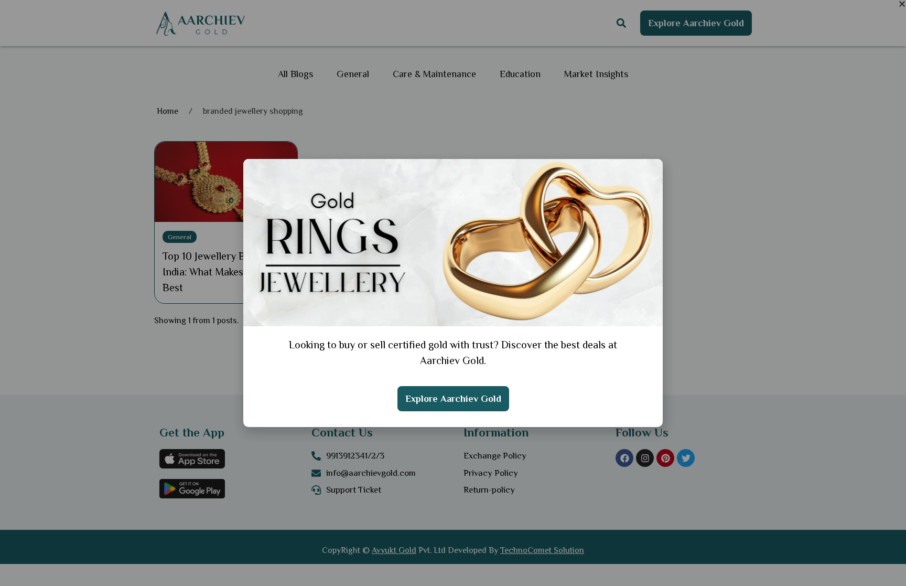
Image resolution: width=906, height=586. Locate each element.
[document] (453, 293)
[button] (902, 4)
